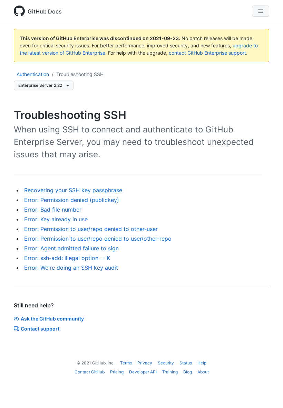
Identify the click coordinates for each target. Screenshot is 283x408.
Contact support (40, 329)
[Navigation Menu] (260, 11)
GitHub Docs (45, 11)
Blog (187, 371)
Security (166, 362)
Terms (126, 362)
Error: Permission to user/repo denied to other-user (91, 228)
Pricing (117, 371)
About (203, 371)
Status (185, 362)
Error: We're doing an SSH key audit (71, 267)
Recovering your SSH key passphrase (73, 190)
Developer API (143, 371)
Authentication (33, 74)
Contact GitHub (90, 371)
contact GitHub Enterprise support (207, 53)
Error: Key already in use (56, 219)
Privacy (144, 362)
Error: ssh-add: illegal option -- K (67, 257)
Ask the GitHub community (52, 319)
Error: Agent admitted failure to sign (71, 248)
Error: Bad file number (52, 209)
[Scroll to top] (268, 393)
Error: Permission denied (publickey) (71, 199)
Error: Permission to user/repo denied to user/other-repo (98, 238)
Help (201, 362)
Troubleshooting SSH (80, 74)
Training (170, 371)
